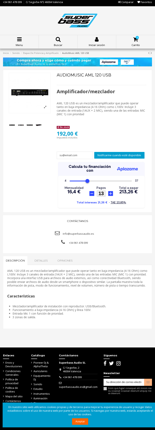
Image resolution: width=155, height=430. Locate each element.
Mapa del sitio (14, 396)
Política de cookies (11, 389)
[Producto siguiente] (151, 52)
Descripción (15, 260)
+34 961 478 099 (12, 2)
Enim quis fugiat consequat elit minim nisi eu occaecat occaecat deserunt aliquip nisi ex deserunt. (130, 390)
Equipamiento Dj (42, 377)
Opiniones (65, 260)
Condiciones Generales (13, 373)
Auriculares (40, 371)
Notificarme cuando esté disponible (119, 155)
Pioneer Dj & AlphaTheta (41, 364)
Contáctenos (13, 401)
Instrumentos (42, 393)
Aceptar (80, 421)
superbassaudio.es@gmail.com (78, 387)
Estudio (38, 389)
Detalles (41, 260)
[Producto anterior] (149, 52)
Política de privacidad (11, 381)
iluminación (40, 398)
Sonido (38, 384)
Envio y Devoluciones (13, 364)
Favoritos (146, 2)
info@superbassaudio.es (78, 233)
